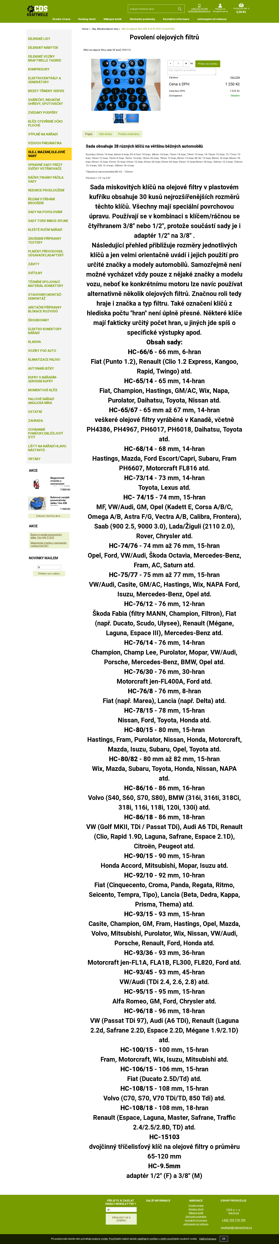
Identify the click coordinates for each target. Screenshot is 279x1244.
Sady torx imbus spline (48, 221)
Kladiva (34, 342)
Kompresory (39, 69)
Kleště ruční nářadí (45, 230)
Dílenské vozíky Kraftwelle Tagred (44, 58)
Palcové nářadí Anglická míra (41, 401)
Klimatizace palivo (44, 360)
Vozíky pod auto (42, 351)
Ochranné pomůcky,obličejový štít (45, 433)
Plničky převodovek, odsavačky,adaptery (46, 253)
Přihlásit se (220, 9)
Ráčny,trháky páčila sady (45, 179)
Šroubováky (38, 320)
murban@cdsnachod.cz (199, 11)
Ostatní (35, 412)
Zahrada (35, 421)
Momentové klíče (42, 390)
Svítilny (35, 273)
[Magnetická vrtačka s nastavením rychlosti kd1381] (37, 484)
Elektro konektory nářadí (45, 331)
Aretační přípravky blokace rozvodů (45, 309)
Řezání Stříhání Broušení (41, 201)
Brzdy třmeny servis (46, 91)
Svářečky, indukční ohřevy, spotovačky (45, 102)
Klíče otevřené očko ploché (45, 123)
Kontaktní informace (176, 19)
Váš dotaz (105, 134)
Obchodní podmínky (142, 19)
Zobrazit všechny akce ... (49, 515)
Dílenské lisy (39, 39)
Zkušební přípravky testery (44, 240)
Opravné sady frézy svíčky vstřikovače (45, 167)
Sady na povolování (45, 212)
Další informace (207, 1238)
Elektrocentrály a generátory (44, 80)
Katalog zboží (87, 19)
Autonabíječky (41, 368)
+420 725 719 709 (199, 9)
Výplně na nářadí (43, 134)
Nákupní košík (113, 19)
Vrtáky (34, 459)
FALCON (235, 77)
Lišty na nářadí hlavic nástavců (47, 448)
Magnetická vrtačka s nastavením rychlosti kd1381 (60, 481)
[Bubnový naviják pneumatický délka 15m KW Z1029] (37, 504)
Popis (89, 134)
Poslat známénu (128, 134)
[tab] (88, 134)
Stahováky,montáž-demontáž (45, 296)
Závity (33, 264)
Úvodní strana (61, 19)
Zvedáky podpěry (43, 113)
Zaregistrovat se (220, 11)
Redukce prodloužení (46, 190)
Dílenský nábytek (43, 48)
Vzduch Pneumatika (45, 143)
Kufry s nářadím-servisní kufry (42, 379)
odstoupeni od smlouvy (212, 19)
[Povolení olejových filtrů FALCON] (125, 85)
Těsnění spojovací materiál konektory (45, 284)
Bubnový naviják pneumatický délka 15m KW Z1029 (59, 501)
